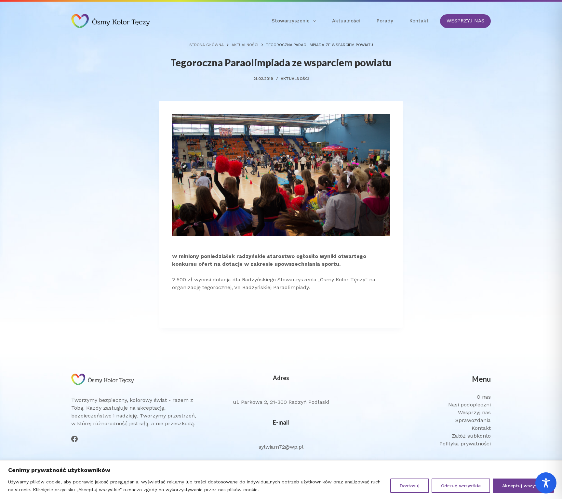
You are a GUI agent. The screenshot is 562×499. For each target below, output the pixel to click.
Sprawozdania (473, 420)
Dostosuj (410, 485)
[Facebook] (74, 439)
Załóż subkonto (471, 436)
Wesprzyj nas (474, 412)
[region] (281, 479)
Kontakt (419, 21)
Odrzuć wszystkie (461, 485)
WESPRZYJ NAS (465, 21)
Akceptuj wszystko (523, 485)
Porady (385, 21)
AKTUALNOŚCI (295, 78)
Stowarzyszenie (291, 21)
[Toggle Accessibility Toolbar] (546, 483)
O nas (484, 397)
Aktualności (346, 21)
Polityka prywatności (465, 444)
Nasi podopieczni (469, 405)
